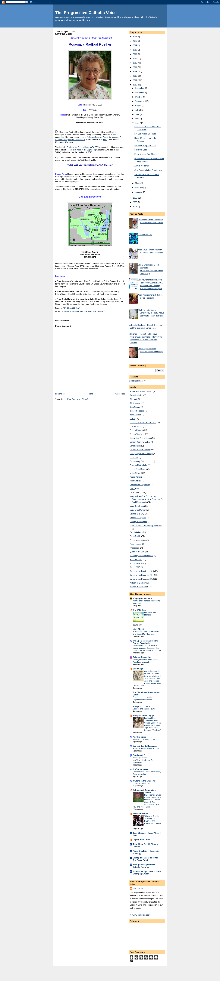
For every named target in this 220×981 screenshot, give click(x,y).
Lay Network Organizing (140, 485)
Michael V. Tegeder (138, 518)
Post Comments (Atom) (77, 399)
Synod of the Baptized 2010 (142, 571)
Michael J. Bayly (137, 514)
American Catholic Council (141, 391)
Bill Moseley (135, 403)
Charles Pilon (135, 426)
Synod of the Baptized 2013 (142, 579)
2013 (135, 72)
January (139, 192)
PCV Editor (138, 888)
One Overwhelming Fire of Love (148, 170)
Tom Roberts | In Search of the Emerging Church (147, 872)
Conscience (135, 446)
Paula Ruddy (135, 536)
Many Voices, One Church (145, 154)
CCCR (132, 419)
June (137, 114)
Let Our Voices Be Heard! (145, 134)
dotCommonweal (140, 769)
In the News (135, 473)
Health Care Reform (138, 469)
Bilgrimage (138, 669)
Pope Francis (135, 544)
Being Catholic (136, 395)
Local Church (66, 311)
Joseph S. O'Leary (141, 706)
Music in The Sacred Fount (143, 709)
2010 (135, 85)
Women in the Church (139, 587)
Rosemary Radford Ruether (82, 311)
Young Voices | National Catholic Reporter (144, 866)
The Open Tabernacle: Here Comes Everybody (145, 642)
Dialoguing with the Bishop (141, 453)
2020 (135, 41)
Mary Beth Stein (137, 506)
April (137, 123)
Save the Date (97, 311)
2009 (135, 198)
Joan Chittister (136, 481)
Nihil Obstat (138, 629)
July (137, 110)
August (138, 105)
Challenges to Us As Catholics (143, 422)
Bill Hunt (133, 399)
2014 (135, 67)
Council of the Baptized (140, 450)
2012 (135, 76)
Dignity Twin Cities (141, 840)
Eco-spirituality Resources (145, 746)
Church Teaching (137, 434)
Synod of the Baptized (85, 150)
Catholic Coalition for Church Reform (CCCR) (78, 147)
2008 (135, 202)
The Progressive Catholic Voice (86, 12)
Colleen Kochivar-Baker (140, 442)
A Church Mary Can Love (145, 145)
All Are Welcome (141, 166)
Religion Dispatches (142, 657)
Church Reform (136, 430)
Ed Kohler (134, 457)
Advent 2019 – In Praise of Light (146, 748)
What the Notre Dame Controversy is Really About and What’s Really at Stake (150, 313)
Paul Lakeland (136, 532)
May (137, 119)
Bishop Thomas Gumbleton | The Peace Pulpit (146, 859)
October (139, 97)
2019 (135, 45)
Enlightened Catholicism (144, 790)
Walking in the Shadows (144, 781)
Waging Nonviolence (142, 598)
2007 (135, 206)
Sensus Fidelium (140, 814)
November (140, 92)
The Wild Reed (139, 610)
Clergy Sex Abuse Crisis (140, 438)
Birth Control (135, 407)
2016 (135, 58)
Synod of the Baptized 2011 (142, 575)
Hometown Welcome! (141, 783)
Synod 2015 (135, 567)
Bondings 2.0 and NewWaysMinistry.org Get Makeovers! (143, 760)
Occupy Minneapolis (138, 521)
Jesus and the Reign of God (144, 739)
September (140, 101)
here (105, 140)
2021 (135, 37)
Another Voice (139, 737)
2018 (135, 50)
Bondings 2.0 (139, 755)
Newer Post (60, 394)
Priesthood (134, 548)
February (139, 188)
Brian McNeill (135, 415)
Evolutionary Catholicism (140, 461)
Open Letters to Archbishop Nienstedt (146, 525)
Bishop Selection (137, 411)
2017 (135, 54)
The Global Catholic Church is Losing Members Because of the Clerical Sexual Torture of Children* (147, 648)
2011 (135, 80)
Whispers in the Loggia (143, 716)
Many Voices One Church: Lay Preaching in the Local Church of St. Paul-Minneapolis (146, 499)
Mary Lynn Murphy (138, 510)
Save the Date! (140, 150)
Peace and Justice (138, 540)
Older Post (120, 394)
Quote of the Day (144, 235)
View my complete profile (140, 915)
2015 (135, 63)
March (138, 183)
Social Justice (136, 563)
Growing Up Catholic (138, 465)
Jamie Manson (136, 477)
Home (90, 394)
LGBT (132, 488)
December (140, 88)
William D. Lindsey (138, 583)
